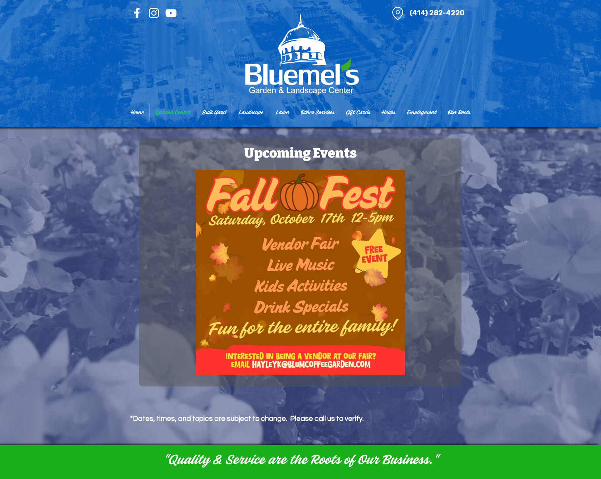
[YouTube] (171, 13)
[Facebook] (137, 13)
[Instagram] (154, 13)
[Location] (397, 13)
